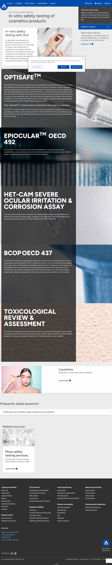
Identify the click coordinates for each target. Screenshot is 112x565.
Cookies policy (85, 559)
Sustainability (5, 493)
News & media (5, 501)
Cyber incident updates (9, 540)
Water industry (33, 495)
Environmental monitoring (37, 493)
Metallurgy (60, 518)
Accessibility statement (72, 559)
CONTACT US (86, 44)
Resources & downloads (9, 532)
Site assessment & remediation (39, 490)
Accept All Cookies (76, 67)
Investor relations (6, 495)
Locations (4, 509)
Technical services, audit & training (68, 498)
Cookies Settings (36, 67)
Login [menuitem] (109, 3)
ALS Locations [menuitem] (30, 3)
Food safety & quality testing (66, 493)
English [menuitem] (99, 3)
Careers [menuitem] (52, 3)
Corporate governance (8, 504)
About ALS (4, 490)
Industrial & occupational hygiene (39, 501)
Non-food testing (62, 495)
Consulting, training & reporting (39, 518)
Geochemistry (61, 510)
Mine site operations (63, 507)
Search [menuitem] (89, 3)
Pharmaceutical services (92, 507)
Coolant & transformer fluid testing (40, 512)
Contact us (4, 506)
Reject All (63, 67)
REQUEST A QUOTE (88, 27)
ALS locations (6, 537)
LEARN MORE (64, 381)
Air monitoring (33, 498)
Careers (3, 498)
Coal (58, 515)
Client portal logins (7, 535)
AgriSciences (61, 490)
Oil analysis (32, 510)
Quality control (90, 490)
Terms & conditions (96, 559)
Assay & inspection (63, 521)
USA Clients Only (6, 518)
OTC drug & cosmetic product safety (23, 12)
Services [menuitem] (10, 3)
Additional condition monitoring (39, 521)
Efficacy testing (90, 493)
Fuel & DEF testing (35, 515)
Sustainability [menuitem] (42, 3)
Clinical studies (90, 498)
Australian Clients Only (8, 521)
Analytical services (91, 510)
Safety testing (89, 495)
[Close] (83, 58)
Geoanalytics (61, 512)
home (10, 12)
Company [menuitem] (18, 3)
